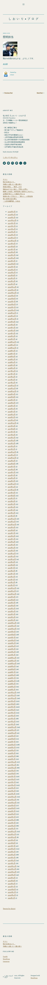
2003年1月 (11, 863)
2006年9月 (12, 736)
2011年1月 (11, 585)
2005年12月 (12, 762)
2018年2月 (11, 368)
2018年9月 (11, 350)
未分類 (5, 64)
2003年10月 (12, 837)
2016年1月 (11, 417)
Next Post (40, 93)
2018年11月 (12, 345)
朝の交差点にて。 (9, 182)
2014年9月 (11, 460)
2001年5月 (12, 886)
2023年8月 (12, 246)
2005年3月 (12, 788)
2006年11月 (12, 730)
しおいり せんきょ (10, 157)
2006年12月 (12, 727)
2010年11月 (12, 591)
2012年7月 (11, 533)
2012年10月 (12, 524)
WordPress (6, 959)
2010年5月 (12, 608)
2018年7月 (11, 353)
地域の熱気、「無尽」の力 (12, 187)
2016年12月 (12, 385)
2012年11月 (12, 521)
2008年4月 (12, 681)
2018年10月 (12, 348)
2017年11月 (12, 371)
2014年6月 (11, 469)
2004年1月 (12, 828)
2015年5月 (11, 437)
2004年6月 (12, 814)
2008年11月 (12, 660)
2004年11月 (12, 799)
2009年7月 (12, 637)
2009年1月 (12, 655)
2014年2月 (11, 478)
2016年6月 (11, 403)
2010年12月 (12, 588)
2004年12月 (12, 796)
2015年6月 (11, 434)
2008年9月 (12, 666)
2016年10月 (12, 391)
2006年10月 (12, 733)
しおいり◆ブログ (24, 19)
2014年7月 (11, 466)
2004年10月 (12, 802)
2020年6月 (12, 304)
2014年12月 (12, 452)
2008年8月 (12, 669)
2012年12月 (12, 518)
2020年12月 (12, 287)
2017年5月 (11, 374)
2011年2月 (11, 582)
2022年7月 (12, 266)
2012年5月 (11, 539)
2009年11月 (12, 626)
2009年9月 (12, 631)
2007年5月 (12, 712)
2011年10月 (12, 559)
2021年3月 (11, 278)
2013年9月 (11, 492)
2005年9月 (12, 770)
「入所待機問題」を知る (11, 201)
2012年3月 (11, 544)
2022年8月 (12, 264)
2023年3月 (11, 261)
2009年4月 (12, 646)
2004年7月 (12, 811)
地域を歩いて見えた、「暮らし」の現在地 (18, 196)
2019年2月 (11, 336)
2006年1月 (12, 759)
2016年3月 (11, 411)
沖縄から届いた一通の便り (12, 184)
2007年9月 (12, 701)
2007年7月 (12, 707)
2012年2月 (11, 547)
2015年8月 (11, 429)
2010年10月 (12, 594)
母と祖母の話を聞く (10, 199)
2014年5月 (11, 472)
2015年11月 (12, 420)
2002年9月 (12, 875)
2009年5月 (12, 643)
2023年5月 (12, 255)
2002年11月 (12, 869)
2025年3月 (12, 232)
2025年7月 (12, 223)
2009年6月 (12, 640)
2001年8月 (12, 880)
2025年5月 (12, 226)
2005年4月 (12, 785)
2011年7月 (11, 568)
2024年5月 (12, 235)
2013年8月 (11, 495)
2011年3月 (11, 579)
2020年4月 (12, 310)
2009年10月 (12, 628)
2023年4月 (12, 258)
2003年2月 (12, 860)
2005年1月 (12, 793)
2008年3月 (12, 683)
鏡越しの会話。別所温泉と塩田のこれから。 (18, 191)
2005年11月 (12, 765)
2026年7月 (12, 211)
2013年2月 (11, 513)
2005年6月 (12, 779)
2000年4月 (12, 895)
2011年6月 (11, 571)
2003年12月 (12, 831)
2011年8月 (11, 565)
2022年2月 (12, 272)
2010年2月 (12, 617)
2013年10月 (12, 489)
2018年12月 (12, 342)
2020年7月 (12, 301)
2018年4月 (11, 362)
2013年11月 (12, 487)
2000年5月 (12, 892)
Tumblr (5, 957)
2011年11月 (12, 556)
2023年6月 (12, 252)
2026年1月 (11, 217)
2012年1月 (11, 550)
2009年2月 (12, 652)
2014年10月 (12, 458)
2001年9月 (12, 877)
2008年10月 (12, 663)
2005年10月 (12, 767)
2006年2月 (12, 756)
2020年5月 (12, 307)
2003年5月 (12, 851)
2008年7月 (12, 672)
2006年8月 (12, 739)
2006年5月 (12, 747)
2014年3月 (11, 475)
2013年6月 (11, 501)
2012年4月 (11, 542)
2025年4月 (12, 229)
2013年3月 (11, 510)
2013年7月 (11, 498)
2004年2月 (12, 825)
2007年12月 (12, 692)
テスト (5, 179)
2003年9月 (12, 840)
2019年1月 (11, 339)
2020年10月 (12, 292)
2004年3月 (12, 823)
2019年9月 (11, 321)
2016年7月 (11, 400)
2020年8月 (12, 298)
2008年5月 (12, 678)
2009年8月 (12, 634)
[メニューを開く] (23, 4)
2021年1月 (11, 284)
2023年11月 (12, 237)
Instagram (6, 961)
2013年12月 (12, 484)
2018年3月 (11, 365)
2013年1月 (11, 516)
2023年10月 (12, 240)
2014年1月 (11, 481)
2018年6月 (11, 356)
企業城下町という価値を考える (14, 194)
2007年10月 (12, 698)
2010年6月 (12, 605)
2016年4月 (11, 408)
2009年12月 (12, 623)
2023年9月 (12, 243)
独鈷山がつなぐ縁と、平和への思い (15, 189)
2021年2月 (11, 281)
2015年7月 (11, 432)
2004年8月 (12, 808)
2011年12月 (12, 553)
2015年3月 (11, 443)
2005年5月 (12, 782)
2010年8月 (12, 600)
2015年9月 (11, 426)
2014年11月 (12, 455)
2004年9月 (12, 805)
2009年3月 (12, 649)
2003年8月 (12, 843)
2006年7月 (12, 741)
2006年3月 (12, 753)
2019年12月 (12, 313)
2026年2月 (12, 214)
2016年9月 (11, 394)
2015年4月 (11, 440)
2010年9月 (12, 597)
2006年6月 (12, 744)
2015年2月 (11, 446)
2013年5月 (11, 504)
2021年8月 (11, 275)
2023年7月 (11, 249)
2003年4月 (12, 854)
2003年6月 (12, 848)
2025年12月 (12, 220)
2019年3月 (11, 333)
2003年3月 (12, 857)
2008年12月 (12, 657)
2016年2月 (11, 414)
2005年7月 (12, 776)
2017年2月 (11, 382)
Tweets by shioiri (9, 908)
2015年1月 (11, 449)
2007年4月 (12, 715)
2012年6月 (11, 536)
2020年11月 (12, 290)
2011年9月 (11, 562)
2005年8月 (12, 773)
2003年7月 (12, 846)
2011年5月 (11, 573)
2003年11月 (12, 834)
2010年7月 (11, 602)
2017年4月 (11, 376)
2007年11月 (12, 695)
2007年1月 (11, 724)
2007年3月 (12, 718)
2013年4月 (11, 507)
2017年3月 (11, 379)
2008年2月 (12, 686)
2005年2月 (12, 791)
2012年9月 (11, 527)
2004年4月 (12, 820)
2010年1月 (11, 620)
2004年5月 (12, 817)
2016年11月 (12, 388)
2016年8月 (11, 397)
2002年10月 (12, 872)
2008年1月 (12, 689)
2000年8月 (12, 889)
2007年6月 (12, 709)
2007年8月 (12, 704)
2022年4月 (12, 269)
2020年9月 (12, 295)
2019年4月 (11, 330)
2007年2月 (12, 721)
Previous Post (8, 93)
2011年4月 (11, 576)
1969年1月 (11, 898)
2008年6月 (12, 675)
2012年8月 (11, 530)
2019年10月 (12, 319)
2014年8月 (11, 463)
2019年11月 (12, 316)
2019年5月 (11, 327)
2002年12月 (12, 866)
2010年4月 (12, 611)
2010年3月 (11, 614)
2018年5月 (11, 359)
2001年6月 (12, 883)
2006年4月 (12, 750)
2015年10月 (12, 423)
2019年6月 (11, 324)
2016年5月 (11, 405)
